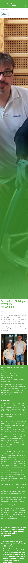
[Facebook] (25, 2)
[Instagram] (25, 6)
